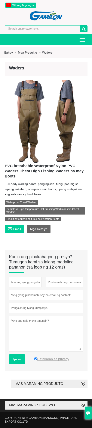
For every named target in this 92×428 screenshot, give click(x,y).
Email (14, 228)
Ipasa (17, 359)
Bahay (8, 52)
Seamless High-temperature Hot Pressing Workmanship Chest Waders (42, 211)
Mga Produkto (27, 52)
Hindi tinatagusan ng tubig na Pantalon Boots (32, 219)
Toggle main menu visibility (82, 39)
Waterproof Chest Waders (21, 202)
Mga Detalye (38, 229)
